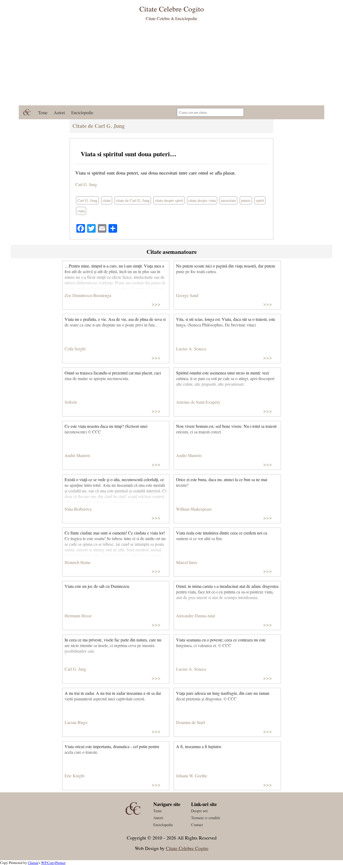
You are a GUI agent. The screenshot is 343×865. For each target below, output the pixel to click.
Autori (59, 112)
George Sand (187, 295)
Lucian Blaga (76, 722)
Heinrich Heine (78, 562)
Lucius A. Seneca (191, 348)
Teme (42, 112)
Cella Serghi (75, 348)
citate (107, 200)
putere (246, 200)
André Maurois (77, 455)
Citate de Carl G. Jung (98, 126)
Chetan (33, 862)
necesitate (228, 200)
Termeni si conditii (205, 817)
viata (81, 210)
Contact (197, 824)
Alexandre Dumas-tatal (195, 615)
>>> (156, 303)
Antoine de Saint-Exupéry (198, 402)
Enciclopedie (82, 112)
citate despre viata (202, 200)
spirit (260, 200)
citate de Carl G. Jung (133, 200)
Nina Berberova (78, 509)
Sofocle (71, 402)
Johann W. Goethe (191, 775)
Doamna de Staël (190, 722)
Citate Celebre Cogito (187, 848)
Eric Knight (74, 775)
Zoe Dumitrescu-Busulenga (88, 295)
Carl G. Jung (86, 184)
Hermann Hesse (78, 615)
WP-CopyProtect (53, 862)
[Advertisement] (171, 65)
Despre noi (199, 810)
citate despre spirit (169, 200)
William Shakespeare (194, 509)
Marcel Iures (186, 562)
